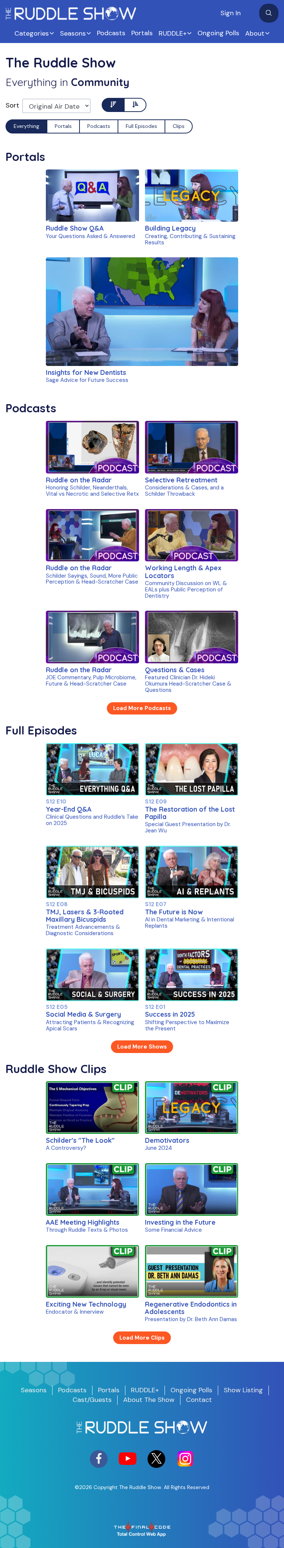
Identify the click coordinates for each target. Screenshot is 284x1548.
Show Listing (243, 1390)
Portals (142, 33)
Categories (31, 33)
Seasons (73, 33)
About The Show (149, 1399)
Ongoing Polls (218, 33)
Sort (12, 105)
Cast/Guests (92, 1399)
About (254, 33)
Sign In (230, 13)
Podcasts (111, 33)
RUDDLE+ (173, 33)
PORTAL (78, 205)
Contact (199, 1399)
